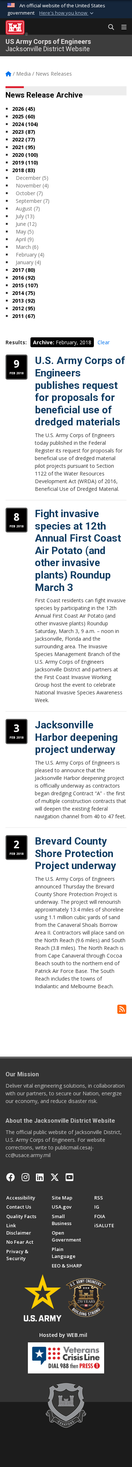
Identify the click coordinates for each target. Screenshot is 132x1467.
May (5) (25, 231)
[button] (67, 13)
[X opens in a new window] (54, 1177)
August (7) (28, 208)
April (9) (25, 239)
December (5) (32, 177)
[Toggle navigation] (120, 27)
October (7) (29, 193)
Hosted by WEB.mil (63, 1334)
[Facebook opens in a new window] (10, 1177)
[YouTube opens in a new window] (69, 1177)
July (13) (25, 216)
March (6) (27, 246)
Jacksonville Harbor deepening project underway (76, 737)
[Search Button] (108, 27)
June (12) (26, 223)
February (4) (30, 254)
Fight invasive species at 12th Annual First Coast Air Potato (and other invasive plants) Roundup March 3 (78, 551)
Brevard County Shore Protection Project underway (75, 853)
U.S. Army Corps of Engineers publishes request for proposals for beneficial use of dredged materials (80, 391)
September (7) (33, 200)
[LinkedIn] (40, 1177)
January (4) (28, 262)
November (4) (32, 185)
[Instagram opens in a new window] (25, 1177)
